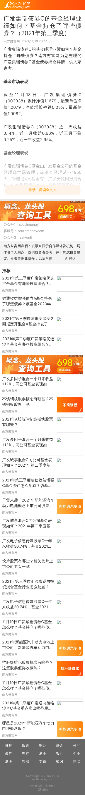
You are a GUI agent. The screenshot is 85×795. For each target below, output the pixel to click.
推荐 (8, 745)
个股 (76, 753)
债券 (8, 753)
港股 (42, 753)
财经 (42, 745)
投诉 (72, 259)
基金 (59, 745)
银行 (59, 753)
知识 (59, 761)
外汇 (76, 745)
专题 (42, 761)
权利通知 (42, 789)
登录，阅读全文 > (42, 190)
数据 (25, 761)
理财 (25, 753)
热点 (76, 761)
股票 (25, 745)
